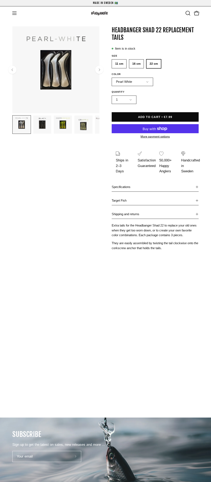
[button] (187, 13)
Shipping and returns (125, 214)
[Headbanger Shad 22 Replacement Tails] (21, 124)
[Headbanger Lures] (105, 13)
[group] (105, 3)
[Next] (99, 70)
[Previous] (12, 70)
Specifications (121, 187)
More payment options (155, 136)
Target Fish (119, 200)
